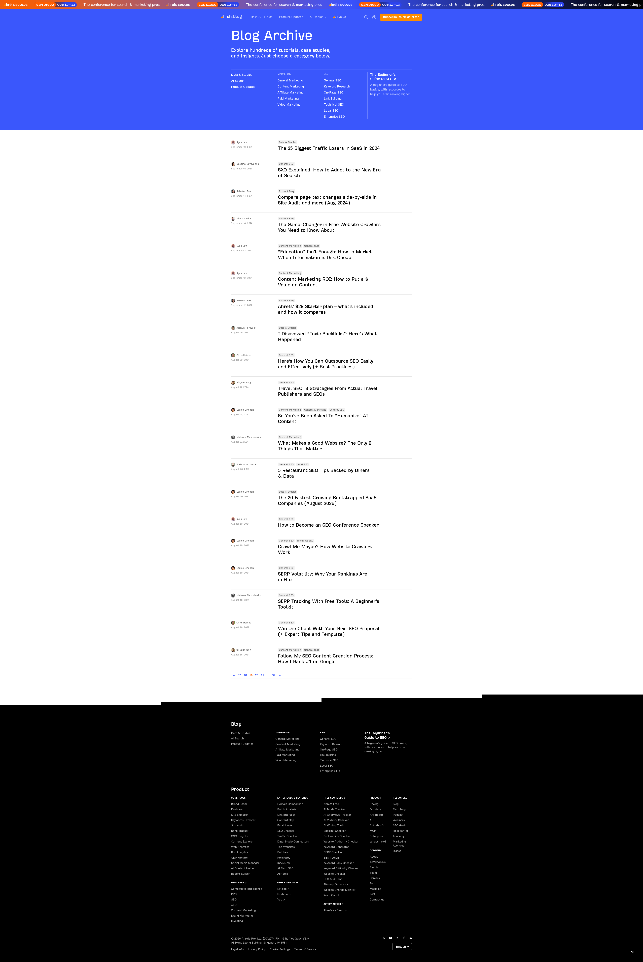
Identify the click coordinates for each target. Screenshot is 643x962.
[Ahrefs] (227, 16)
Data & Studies (261, 16)
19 (251, 675)
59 (273, 675)
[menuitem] (321, 18)
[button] (366, 17)
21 (262, 675)
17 (239, 675)
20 (257, 675)
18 (245, 675)
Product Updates (291, 16)
